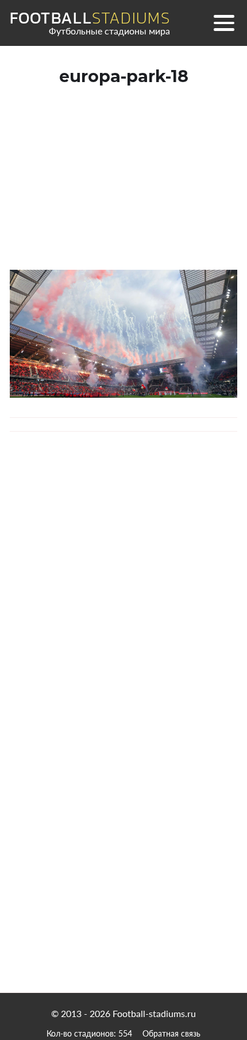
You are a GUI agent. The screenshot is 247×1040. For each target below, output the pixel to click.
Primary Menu (224, 23)
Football (90, 18)
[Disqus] (123, 607)
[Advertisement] (123, 189)
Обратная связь (171, 1033)
